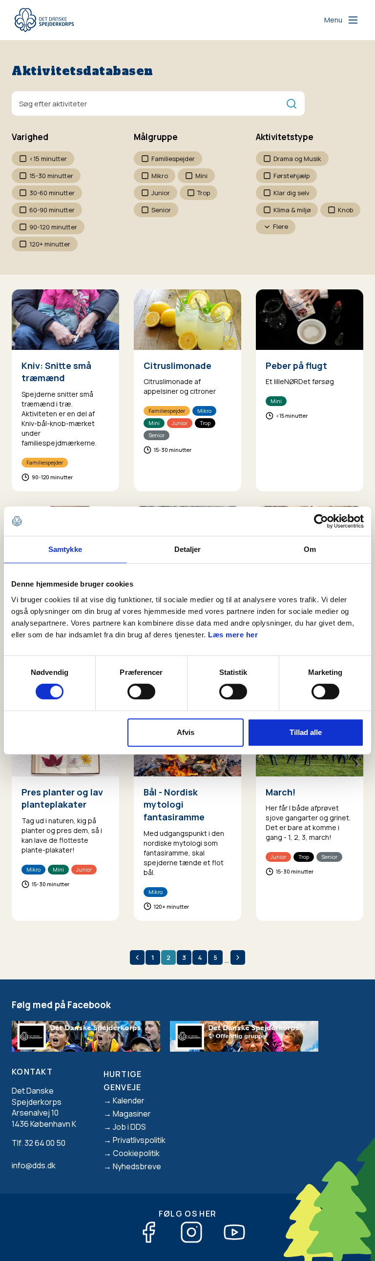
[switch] (141, 691)
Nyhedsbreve (137, 1166)
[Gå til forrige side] (137, 957)
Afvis (185, 732)
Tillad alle (306, 732)
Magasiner (132, 1113)
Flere (280, 226)
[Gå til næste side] (237, 957)
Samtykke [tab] (65, 549)
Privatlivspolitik (139, 1140)
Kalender (129, 1100)
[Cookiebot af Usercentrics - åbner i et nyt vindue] (321, 521)
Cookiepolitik (136, 1153)
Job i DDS (129, 1126)
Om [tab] (310, 549)
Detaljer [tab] (187, 549)
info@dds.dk (34, 1165)
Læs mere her (233, 634)
